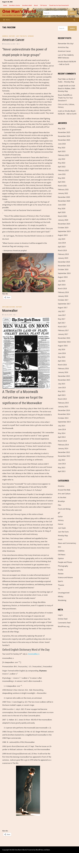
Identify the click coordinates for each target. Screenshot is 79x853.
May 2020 (61, 208)
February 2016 (63, 368)
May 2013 (61, 467)
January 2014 (63, 448)
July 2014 (61, 425)
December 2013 (64, 452)
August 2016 (62, 345)
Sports (60, 581)
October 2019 (63, 227)
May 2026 (61, 128)
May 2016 (61, 357)
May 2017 (61, 319)
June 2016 (62, 353)
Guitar (60, 516)
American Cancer (13, 40)
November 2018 (64, 265)
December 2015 (64, 376)
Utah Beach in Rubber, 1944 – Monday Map (67, 88)
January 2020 (63, 220)
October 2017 (63, 300)
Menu (8, 20)
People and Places (65, 562)
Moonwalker (10, 311)
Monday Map (63, 535)
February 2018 (63, 292)
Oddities (61, 551)
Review (60, 573)
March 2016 (62, 364)
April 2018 (61, 284)
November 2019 (64, 224)
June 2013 (62, 463)
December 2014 (64, 410)
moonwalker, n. (34, 654)
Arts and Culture (8, 307)
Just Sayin (62, 528)
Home (5, 5)
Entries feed (62, 619)
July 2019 (61, 239)
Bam (48, 850)
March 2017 (62, 326)
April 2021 (61, 182)
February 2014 (63, 444)
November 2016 (64, 338)
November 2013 (64, 456)
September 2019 (64, 231)
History (12, 36)
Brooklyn (61, 501)
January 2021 (63, 193)
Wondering (62, 600)
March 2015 (62, 399)
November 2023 (64, 140)
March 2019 (62, 250)
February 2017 (63, 330)
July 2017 (61, 311)
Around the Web (64, 490)
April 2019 (61, 246)
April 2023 (61, 151)
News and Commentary (67, 543)
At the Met (62, 497)
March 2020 (62, 216)
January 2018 (63, 296)
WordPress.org (63, 626)
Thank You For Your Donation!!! (59, 5)
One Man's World (19, 11)
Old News (61, 554)
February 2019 (63, 254)
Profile (60, 570)
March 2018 (62, 288)
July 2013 (61, 460)
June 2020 (62, 204)
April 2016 (61, 361)
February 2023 (63, 155)
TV (59, 589)
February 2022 (63, 170)
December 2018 (64, 262)
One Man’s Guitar (14, 5)
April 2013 (61, 471)
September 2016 (64, 342)
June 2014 (62, 429)
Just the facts (21, 36)
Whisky (60, 596)
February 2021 (63, 189)
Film (59, 505)
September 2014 (64, 422)
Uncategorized (63, 592)
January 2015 (63, 406)
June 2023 (62, 144)
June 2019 (62, 243)
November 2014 (64, 414)
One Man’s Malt (27, 5)
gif (59, 512)
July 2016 (61, 349)
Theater (61, 585)
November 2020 (64, 201)
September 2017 (64, 304)
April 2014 (61, 437)
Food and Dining (64, 509)
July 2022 (61, 159)
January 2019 (63, 258)
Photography (63, 566)
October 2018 (63, 269)
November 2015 (64, 380)
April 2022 (61, 166)
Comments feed (64, 622)
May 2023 (61, 147)
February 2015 (63, 403)
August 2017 (62, 307)
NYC (59, 547)
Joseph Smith (63, 85)
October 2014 (63, 418)
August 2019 (62, 235)
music (60, 539)
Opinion (31, 36)
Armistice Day (63, 47)
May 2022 (61, 163)
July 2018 (61, 281)
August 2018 (62, 277)
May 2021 (61, 178)
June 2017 (62, 315)
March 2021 (62, 185)
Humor (60, 524)
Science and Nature (65, 577)
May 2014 (61, 433)
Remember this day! (66, 43)
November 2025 (64, 132)
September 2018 (64, 273)
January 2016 (63, 372)
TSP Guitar (43, 5)
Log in (60, 615)
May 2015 (61, 391)
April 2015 (61, 395)
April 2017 (61, 323)
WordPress (39, 850)
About (36, 5)
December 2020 (64, 197)
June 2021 (62, 174)
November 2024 (64, 136)
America (5, 36)
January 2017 (63, 334)
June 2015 (62, 387)
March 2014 (62, 441)
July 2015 (61, 383)
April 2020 (61, 212)
